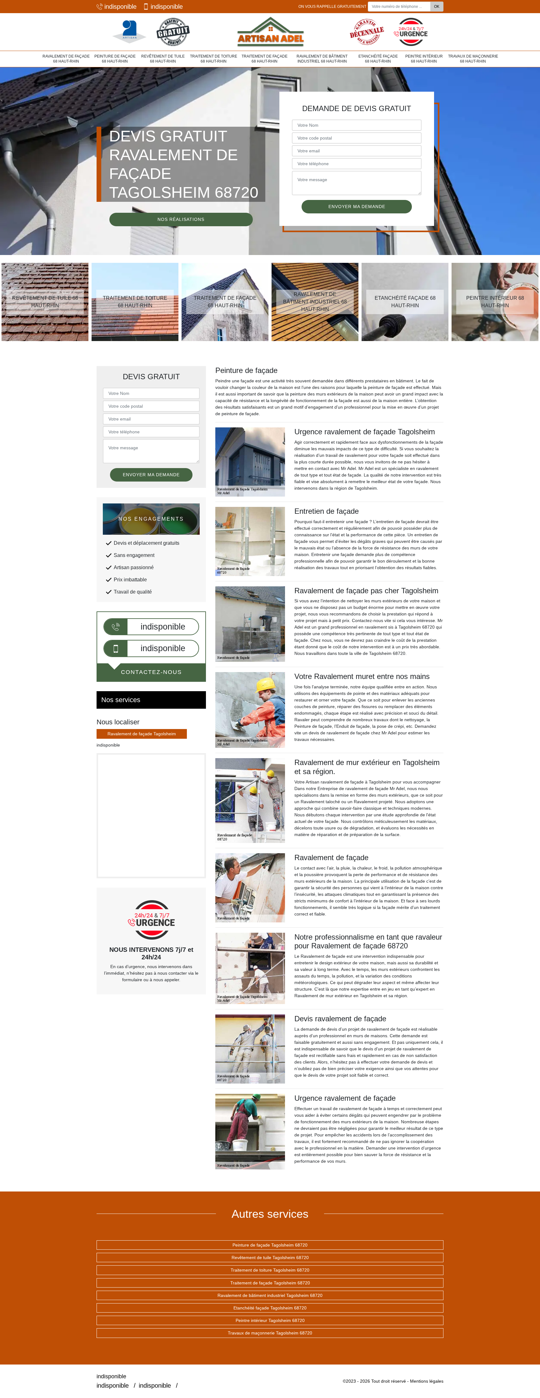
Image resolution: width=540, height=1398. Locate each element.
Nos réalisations (181, 219)
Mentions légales (426, 1381)
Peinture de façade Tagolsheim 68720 (270, 1244)
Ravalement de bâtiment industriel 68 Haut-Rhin (322, 59)
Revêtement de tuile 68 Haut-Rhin (163, 59)
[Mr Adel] (270, 32)
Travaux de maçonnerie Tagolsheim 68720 (270, 1332)
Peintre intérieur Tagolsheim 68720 (270, 1320)
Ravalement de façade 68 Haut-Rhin (66, 59)
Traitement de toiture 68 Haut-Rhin (213, 59)
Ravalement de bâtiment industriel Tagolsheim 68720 (270, 1295)
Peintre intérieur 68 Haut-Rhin (424, 59)
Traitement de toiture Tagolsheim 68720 (270, 1270)
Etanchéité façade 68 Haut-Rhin (378, 59)
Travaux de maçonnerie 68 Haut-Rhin (473, 59)
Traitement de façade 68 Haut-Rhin (265, 59)
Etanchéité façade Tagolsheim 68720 (270, 1307)
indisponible (120, 6)
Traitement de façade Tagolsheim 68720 (270, 1282)
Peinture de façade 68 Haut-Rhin (115, 59)
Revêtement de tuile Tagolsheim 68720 (270, 1257)
